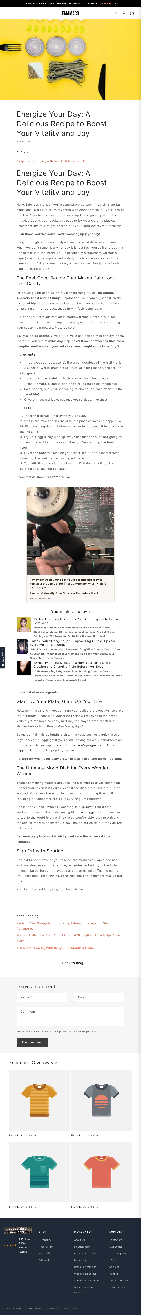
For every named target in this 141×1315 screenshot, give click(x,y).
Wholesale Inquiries (85, 1273)
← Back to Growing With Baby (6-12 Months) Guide (55, 948)
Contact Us (115, 1239)
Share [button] (24, 152)
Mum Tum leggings (85, 812)
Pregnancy (45, 1239)
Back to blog (72, 963)
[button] (8, 13)
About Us (79, 1239)
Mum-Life (44, 1253)
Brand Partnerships (85, 1266)
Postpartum (24, 161)
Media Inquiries (118, 1253)
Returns (113, 1273)
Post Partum (46, 1246)
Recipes (88, 161)
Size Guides (115, 1246)
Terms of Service (118, 1280)
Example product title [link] (22, 1135)
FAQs (112, 1260)
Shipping (114, 1266)
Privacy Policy (117, 1287)
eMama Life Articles (85, 1253)
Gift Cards (44, 1260)
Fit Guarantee (82, 1246)
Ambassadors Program (87, 1280)
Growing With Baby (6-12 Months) (57, 161)
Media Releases (83, 1260)
